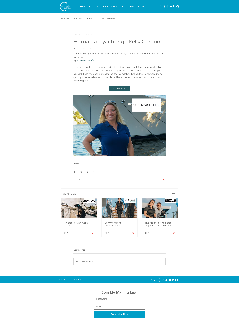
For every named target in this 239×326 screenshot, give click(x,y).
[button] (91, 6)
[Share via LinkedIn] (87, 172)
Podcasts (78, 18)
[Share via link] (93, 172)
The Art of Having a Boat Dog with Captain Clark (158, 224)
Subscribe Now (119, 314)
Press (89, 18)
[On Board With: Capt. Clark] (79, 208)
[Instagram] (164, 6)
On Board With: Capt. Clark (76, 224)
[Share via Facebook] (74, 172)
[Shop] (160, 6)
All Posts (65, 18)
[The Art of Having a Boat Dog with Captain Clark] (160, 208)
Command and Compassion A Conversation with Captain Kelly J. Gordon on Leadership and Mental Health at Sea (119, 224)
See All (175, 193)
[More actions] (164, 34)
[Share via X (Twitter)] (81, 172)
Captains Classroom (106, 18)
